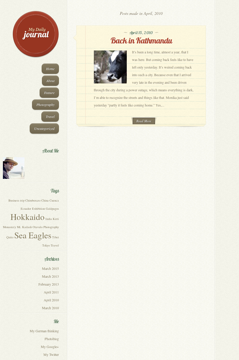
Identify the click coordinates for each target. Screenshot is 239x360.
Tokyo (46, 245)
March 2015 (50, 268)
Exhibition (38, 209)
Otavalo (38, 227)
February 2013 (48, 284)
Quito (9, 237)
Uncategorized (44, 128)
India (48, 219)
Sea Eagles (32, 235)
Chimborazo (33, 200)
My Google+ (50, 346)
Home (50, 68)
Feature (49, 92)
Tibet (55, 237)
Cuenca (54, 200)
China (45, 200)
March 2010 (50, 307)
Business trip (16, 200)
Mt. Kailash (24, 227)
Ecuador (26, 209)
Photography (45, 104)
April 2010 (51, 300)
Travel (50, 116)
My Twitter (51, 354)
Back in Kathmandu (141, 40)
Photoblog (52, 338)
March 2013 (50, 276)
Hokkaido (27, 216)
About (50, 80)
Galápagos (52, 209)
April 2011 (51, 292)
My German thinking (44, 330)
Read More (143, 121)
